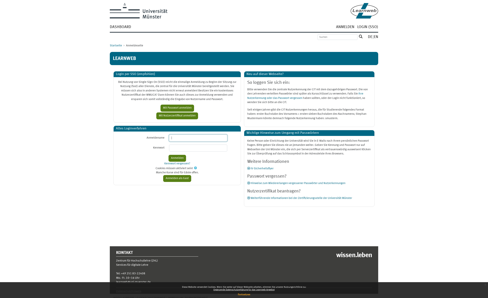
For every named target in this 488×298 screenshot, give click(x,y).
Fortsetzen (244, 294)
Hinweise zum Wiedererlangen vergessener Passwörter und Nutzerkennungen (297, 183)
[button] (195, 168)
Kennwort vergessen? (177, 163)
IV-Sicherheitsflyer (262, 168)
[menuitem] (120, 27)
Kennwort (159, 147)
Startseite (116, 45)
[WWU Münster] (138, 11)
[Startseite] (364, 11)
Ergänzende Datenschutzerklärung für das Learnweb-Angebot (244, 290)
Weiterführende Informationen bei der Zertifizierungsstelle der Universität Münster (301, 198)
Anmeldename (156, 137)
